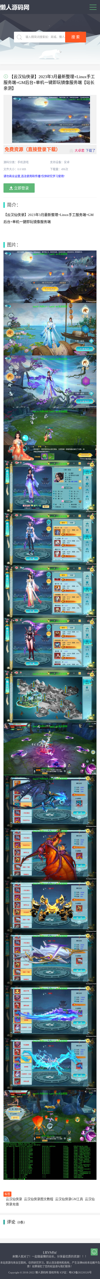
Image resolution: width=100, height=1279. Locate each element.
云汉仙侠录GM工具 (69, 1199)
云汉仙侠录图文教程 (38, 1199)
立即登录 (21, 188)
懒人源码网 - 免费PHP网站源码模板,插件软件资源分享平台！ (15, 7)
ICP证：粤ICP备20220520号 (76, 1272)
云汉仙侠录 (14, 1199)
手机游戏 (23, 162)
